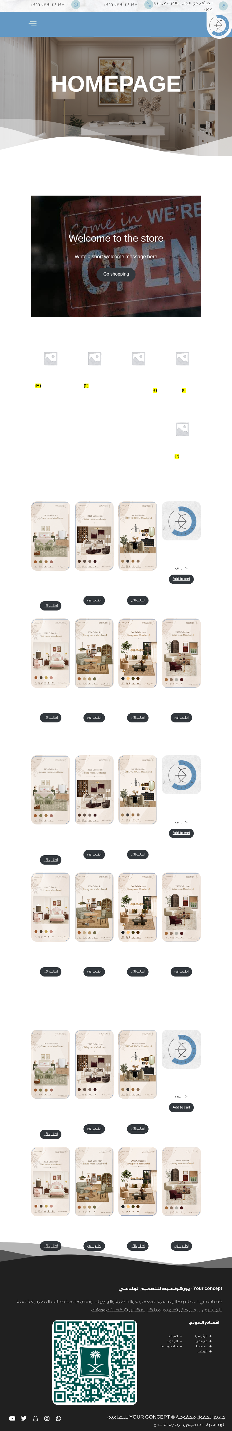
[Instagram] (47, 1418)
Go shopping (116, 274)
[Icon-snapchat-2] (35, 1418)
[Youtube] (12, 1418)
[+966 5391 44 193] (148, 4)
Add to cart (181, 579)
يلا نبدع (160, 1424)
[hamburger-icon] (32, 24)
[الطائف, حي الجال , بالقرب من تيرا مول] (223, 5)
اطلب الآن (138, 600)
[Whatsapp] (58, 1418)
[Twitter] (24, 1418)
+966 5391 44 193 (121, 5)
